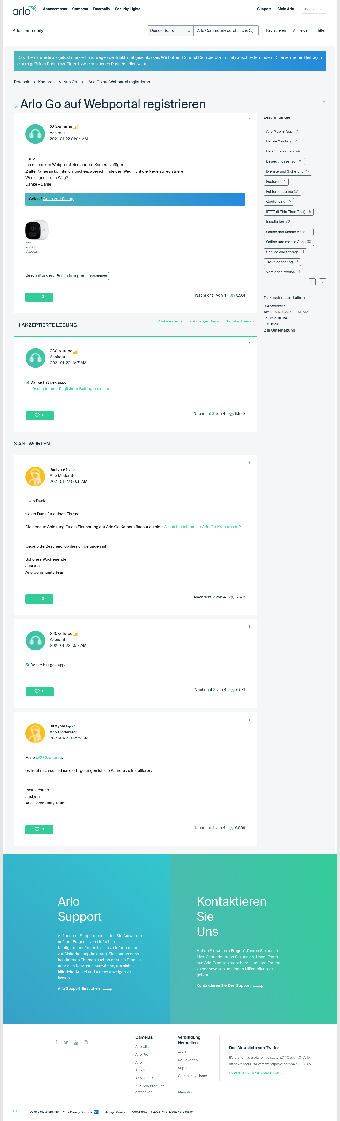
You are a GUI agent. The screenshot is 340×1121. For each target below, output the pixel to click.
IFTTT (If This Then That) (285, 212)
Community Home (192, 1076)
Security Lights (127, 9)
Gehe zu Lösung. (58, 198)
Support (264, 9)
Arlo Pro (141, 1054)
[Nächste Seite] (322, 281)
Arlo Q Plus (144, 1078)
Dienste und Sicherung (285, 171)
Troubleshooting (279, 262)
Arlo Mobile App (279, 131)
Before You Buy (278, 141)
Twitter (66, 1042)
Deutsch (21, 82)
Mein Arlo (286, 9)
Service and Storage (282, 252)
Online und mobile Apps (286, 242)
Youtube (76, 1042)
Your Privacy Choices (77, 1112)
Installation (98, 276)
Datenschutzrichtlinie (44, 1111)
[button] (249, 119)
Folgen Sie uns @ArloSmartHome (254, 1073)
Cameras (80, 9)
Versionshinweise (280, 272)
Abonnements (55, 9)
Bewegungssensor (281, 161)
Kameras (46, 82)
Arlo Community (28, 31)
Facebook (56, 1042)
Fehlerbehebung (279, 191)
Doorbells (101, 9)
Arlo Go (70, 82)
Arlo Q (140, 1070)
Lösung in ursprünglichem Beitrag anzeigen (70, 388)
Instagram (86, 1042)
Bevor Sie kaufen (280, 151)
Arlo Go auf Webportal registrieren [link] (119, 82)
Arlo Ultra (142, 1046)
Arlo (138, 1062)
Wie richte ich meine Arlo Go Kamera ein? (202, 526)
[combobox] (226, 30)
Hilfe (320, 30)
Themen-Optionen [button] (323, 103)
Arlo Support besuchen (79, 989)
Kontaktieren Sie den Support (224, 986)
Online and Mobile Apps (285, 232)
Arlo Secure (187, 1052)
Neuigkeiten (188, 1060)
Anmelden (301, 30)
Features (273, 181)
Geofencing (275, 201)
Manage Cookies (115, 1112)
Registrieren (276, 30)
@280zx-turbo (49, 757)
